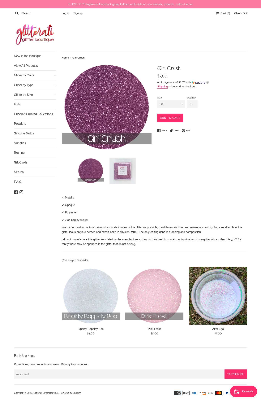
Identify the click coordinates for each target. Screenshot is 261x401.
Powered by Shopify (70, 393)
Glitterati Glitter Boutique (46, 393)
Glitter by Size (35, 94)
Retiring (19, 152)
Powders (20, 123)
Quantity (191, 97)
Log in (65, 13)
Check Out (240, 13)
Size (159, 97)
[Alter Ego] (218, 296)
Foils (17, 104)
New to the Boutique (27, 56)
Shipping (162, 86)
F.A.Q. (18, 181)
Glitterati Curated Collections (33, 114)
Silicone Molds (24, 133)
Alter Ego (218, 328)
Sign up (78, 13)
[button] (202, 82)
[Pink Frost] (154, 296)
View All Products (26, 65)
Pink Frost (154, 328)
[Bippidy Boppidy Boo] (91, 296)
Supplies (20, 143)
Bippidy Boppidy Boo (91, 328)
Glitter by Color (35, 75)
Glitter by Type (35, 85)
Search (19, 172)
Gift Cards (21, 162)
